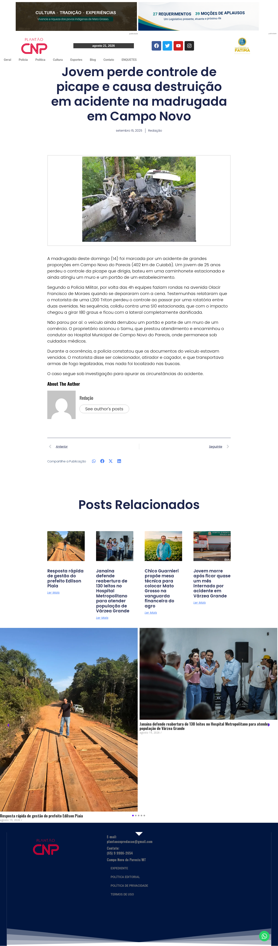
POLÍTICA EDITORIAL (125, 877)
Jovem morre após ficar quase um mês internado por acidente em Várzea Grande (212, 583)
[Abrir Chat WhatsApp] (264, 936)
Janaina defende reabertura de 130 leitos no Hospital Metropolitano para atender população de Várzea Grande (112, 591)
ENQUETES (129, 60)
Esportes (76, 60)
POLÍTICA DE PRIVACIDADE (129, 885)
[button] (94, 461)
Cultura (58, 60)
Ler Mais (53, 592)
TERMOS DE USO (122, 894)
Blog (93, 60)
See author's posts (104, 409)
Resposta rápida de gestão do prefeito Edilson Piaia (65, 578)
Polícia (23, 60)
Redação (86, 397)
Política (40, 60)
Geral (7, 60)
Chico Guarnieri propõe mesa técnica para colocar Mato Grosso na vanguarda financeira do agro (162, 588)
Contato (108, 60)
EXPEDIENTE (119, 868)
